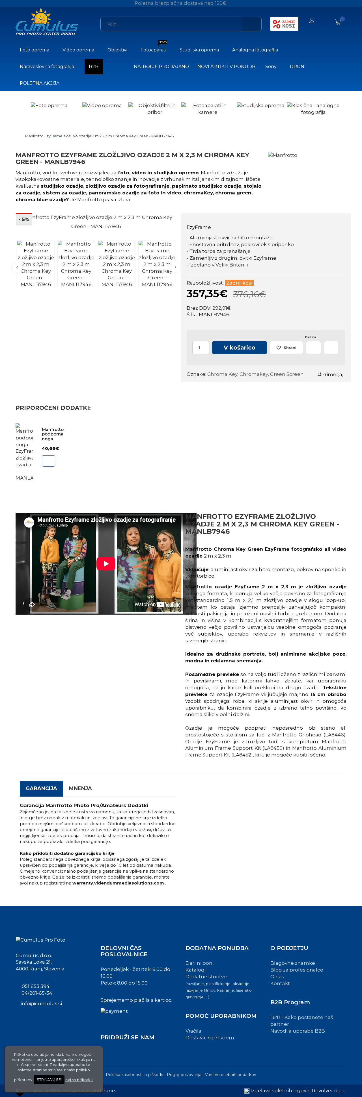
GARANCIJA (41, 788)
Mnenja (80, 788)
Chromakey (254, 374)
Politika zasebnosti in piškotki (134, 1074)
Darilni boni (200, 963)
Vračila (193, 1031)
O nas (277, 976)
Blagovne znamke (292, 963)
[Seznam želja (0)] (325, 21)
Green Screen (287, 374)
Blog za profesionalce (296, 970)
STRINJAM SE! (49, 1079)
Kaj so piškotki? (79, 1079)
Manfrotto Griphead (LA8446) (309, 735)
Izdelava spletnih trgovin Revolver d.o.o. (298, 1090)
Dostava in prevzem (210, 1037)
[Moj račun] (311, 21)
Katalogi (196, 970)
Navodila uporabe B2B (297, 1031)
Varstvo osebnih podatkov (230, 1074)
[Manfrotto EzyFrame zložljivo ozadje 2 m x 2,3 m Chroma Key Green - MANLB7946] (36, 264)
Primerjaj (332, 374)
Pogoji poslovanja (184, 1074)
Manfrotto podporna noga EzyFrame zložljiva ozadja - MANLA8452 (58, 441)
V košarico (239, 347)
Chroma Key (222, 374)
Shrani (290, 347)
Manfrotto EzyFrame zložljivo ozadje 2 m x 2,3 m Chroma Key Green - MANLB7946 (99, 136)
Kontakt (280, 983)
